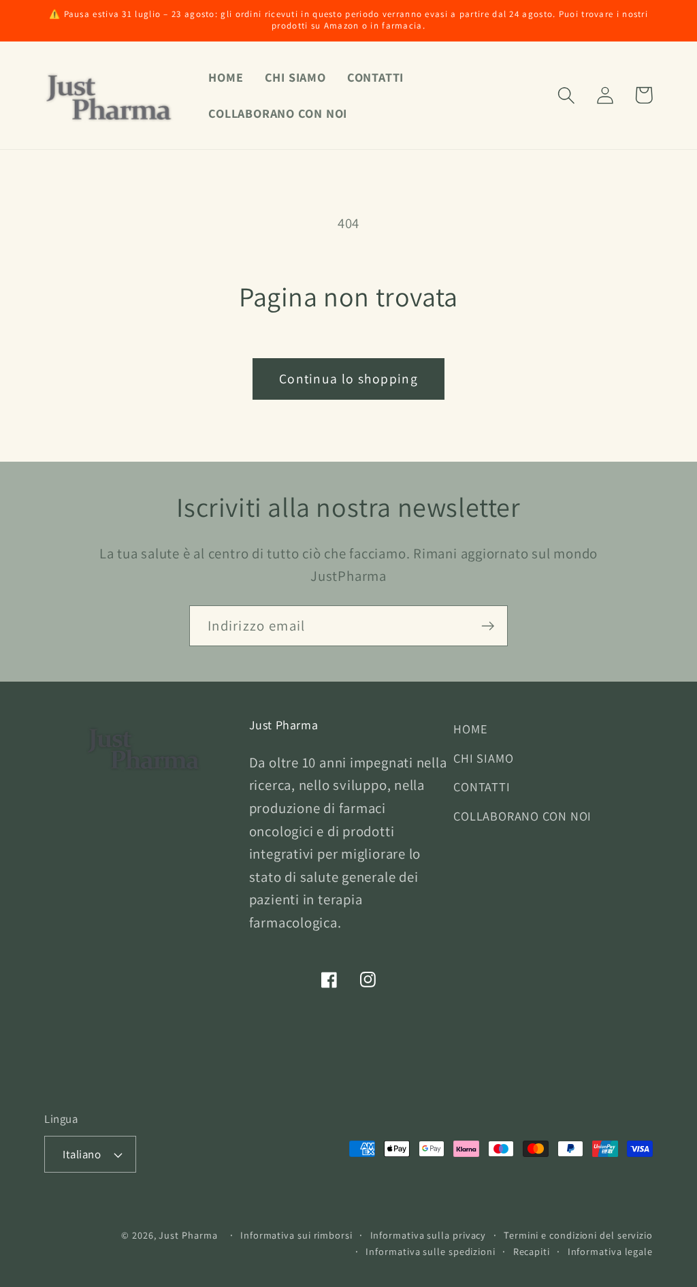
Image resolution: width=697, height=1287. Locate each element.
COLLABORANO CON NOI (522, 816)
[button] (566, 95)
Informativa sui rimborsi (296, 1234)
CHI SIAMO (483, 758)
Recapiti (531, 1251)
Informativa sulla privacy (428, 1234)
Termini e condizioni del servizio (578, 1234)
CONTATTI (481, 786)
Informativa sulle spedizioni (430, 1251)
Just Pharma (188, 1234)
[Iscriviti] (487, 626)
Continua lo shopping (348, 378)
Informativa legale (610, 1251)
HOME (470, 728)
